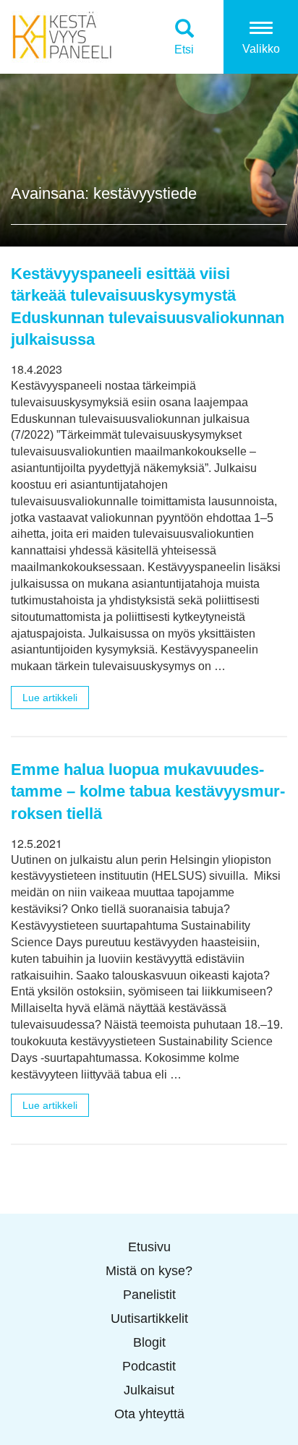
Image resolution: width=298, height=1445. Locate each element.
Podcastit (149, 1366)
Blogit (149, 1342)
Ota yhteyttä (149, 1414)
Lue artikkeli (49, 697)
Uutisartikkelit (149, 1318)
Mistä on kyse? (149, 1271)
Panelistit (149, 1294)
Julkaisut (149, 1390)
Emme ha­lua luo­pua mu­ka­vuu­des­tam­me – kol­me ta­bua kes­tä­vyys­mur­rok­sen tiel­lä (148, 791)
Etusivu (149, 1247)
